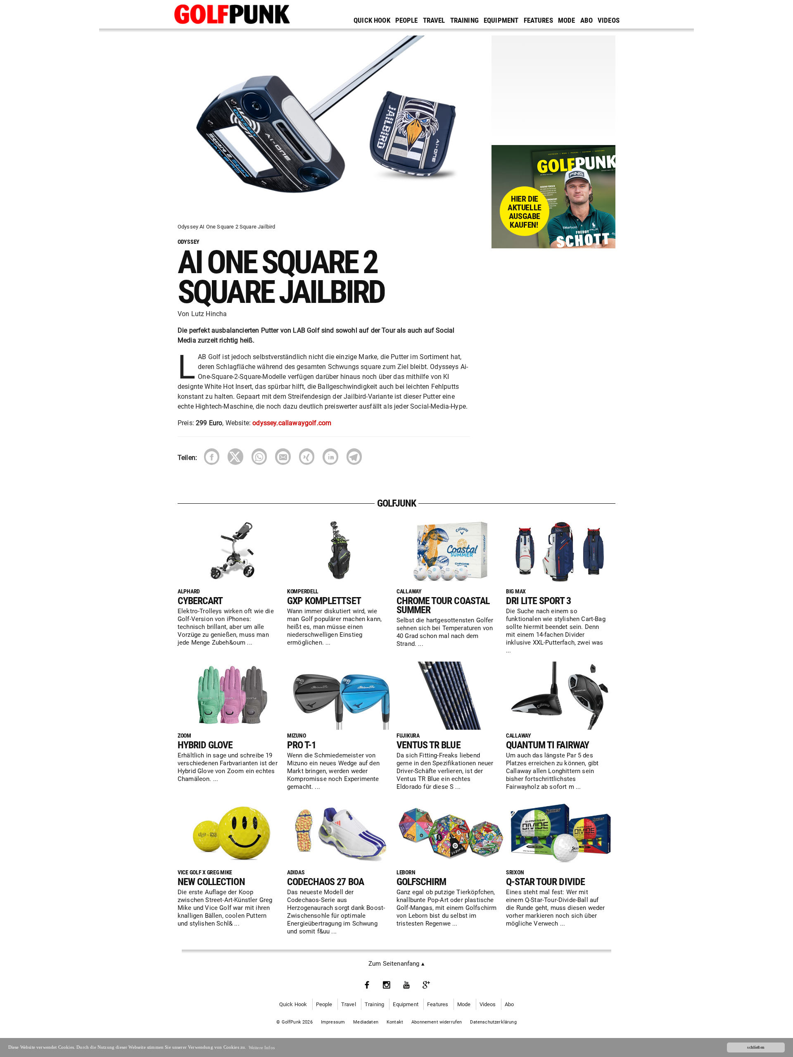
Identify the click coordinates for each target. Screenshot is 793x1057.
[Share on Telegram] (354, 456)
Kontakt (395, 1022)
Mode (566, 20)
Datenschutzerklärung (493, 1022)
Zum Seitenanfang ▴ (396, 963)
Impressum (333, 1022)
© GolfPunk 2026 (294, 1022)
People (406, 20)
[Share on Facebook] (211, 456)
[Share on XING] (306, 456)
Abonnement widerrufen (436, 1022)
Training (464, 20)
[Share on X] (235, 456)
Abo (586, 20)
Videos (609, 20)
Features (538, 20)
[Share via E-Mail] (282, 456)
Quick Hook (372, 20)
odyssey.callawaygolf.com (291, 423)
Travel (434, 20)
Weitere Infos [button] (262, 1047)
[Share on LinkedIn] (330, 456)
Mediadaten (365, 1022)
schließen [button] (756, 1047)
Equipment (501, 20)
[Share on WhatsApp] (259, 456)
